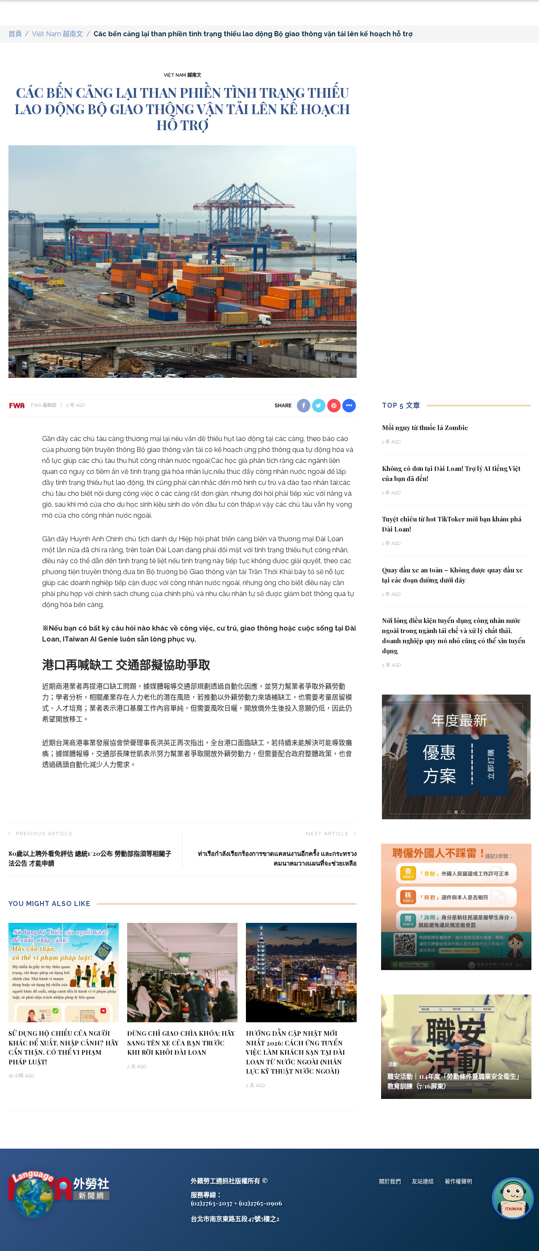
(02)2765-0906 (260, 1203)
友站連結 (423, 1181)
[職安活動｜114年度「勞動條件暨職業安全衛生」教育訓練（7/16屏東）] (456, 1046)
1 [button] (450, 812)
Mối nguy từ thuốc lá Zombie (425, 427)
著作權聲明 (458, 1181)
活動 (393, 1064)
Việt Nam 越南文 (57, 34)
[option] (456, 757)
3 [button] (464, 812)
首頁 (15, 34)
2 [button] (457, 812)
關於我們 (390, 1181)
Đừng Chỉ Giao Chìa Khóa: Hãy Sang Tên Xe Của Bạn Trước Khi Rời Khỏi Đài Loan (181, 1042)
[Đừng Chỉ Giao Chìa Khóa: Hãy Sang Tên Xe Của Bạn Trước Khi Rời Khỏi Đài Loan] (182, 972)
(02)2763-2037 (211, 1203)
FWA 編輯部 (43, 405)
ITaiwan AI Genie (90, 639)
